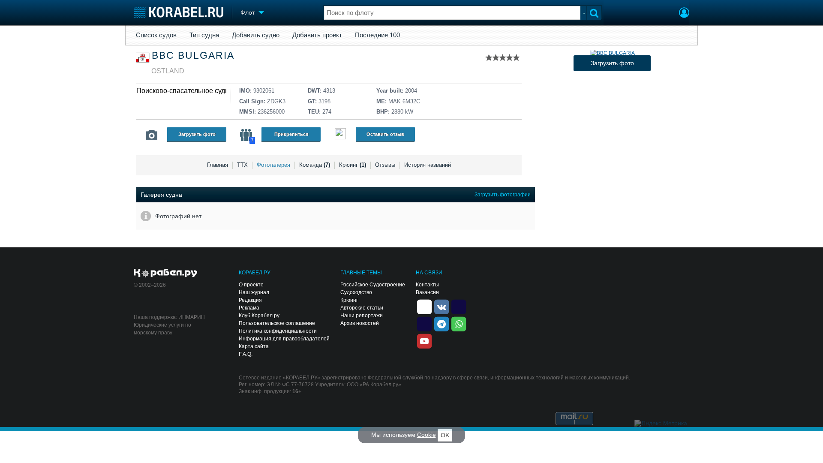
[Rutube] (458, 306)
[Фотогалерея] (151, 135)
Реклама (249, 308)
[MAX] (424, 323)
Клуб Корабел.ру (259, 316)
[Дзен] (424, 306)
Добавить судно (255, 35)
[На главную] (178, 12)
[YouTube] (424, 340)
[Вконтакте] (441, 306)
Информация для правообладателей (284, 339)
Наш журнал (254, 292)
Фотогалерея (273, 165)
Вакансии (427, 292)
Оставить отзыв (385, 134)
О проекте (251, 285)
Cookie (426, 434)
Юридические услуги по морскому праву (162, 329)
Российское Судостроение (372, 285)
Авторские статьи (361, 308)
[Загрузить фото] (612, 53)
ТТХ (242, 165)
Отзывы (385, 165)
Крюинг (352, 165)
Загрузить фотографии (503, 195)
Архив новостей (359, 323)
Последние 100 (377, 35)
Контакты (427, 285)
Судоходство (356, 292)
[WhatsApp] (458, 323)
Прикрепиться (291, 134)
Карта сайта (254, 346)
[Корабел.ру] (166, 273)
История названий (427, 165)
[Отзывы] (340, 135)
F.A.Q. (245, 354)
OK (445, 435)
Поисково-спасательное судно (184, 90)
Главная (217, 165)
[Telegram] (441, 323)
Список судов (156, 35)
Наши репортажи (361, 316)
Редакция (250, 300)
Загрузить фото (197, 134)
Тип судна (204, 35)
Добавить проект (317, 35)
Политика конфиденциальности (278, 331)
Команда (314, 165)
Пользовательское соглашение (277, 323)
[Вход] (684, 13)
